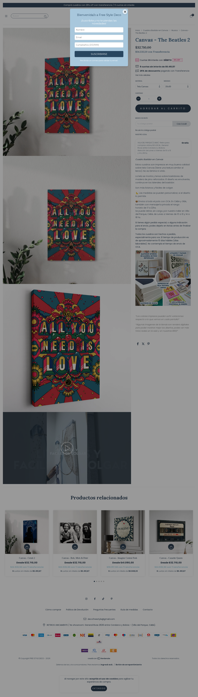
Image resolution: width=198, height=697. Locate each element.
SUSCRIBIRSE (99, 54)
